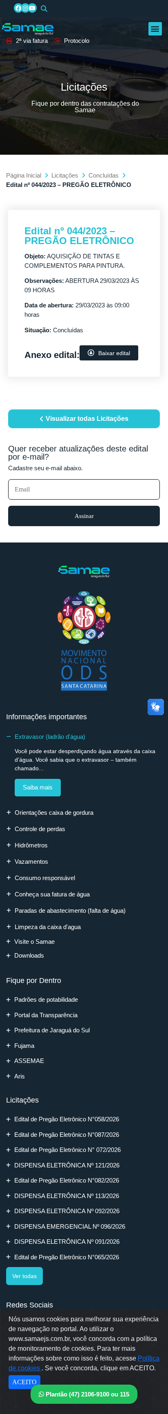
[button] (44, 8)
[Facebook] (18, 7)
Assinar (84, 516)
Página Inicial (23, 175)
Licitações (64, 175)
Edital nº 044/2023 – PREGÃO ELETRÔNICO (79, 235)
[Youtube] (32, 7)
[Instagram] (25, 7)
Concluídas (103, 175)
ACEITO (24, 1381)
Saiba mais (38, 787)
